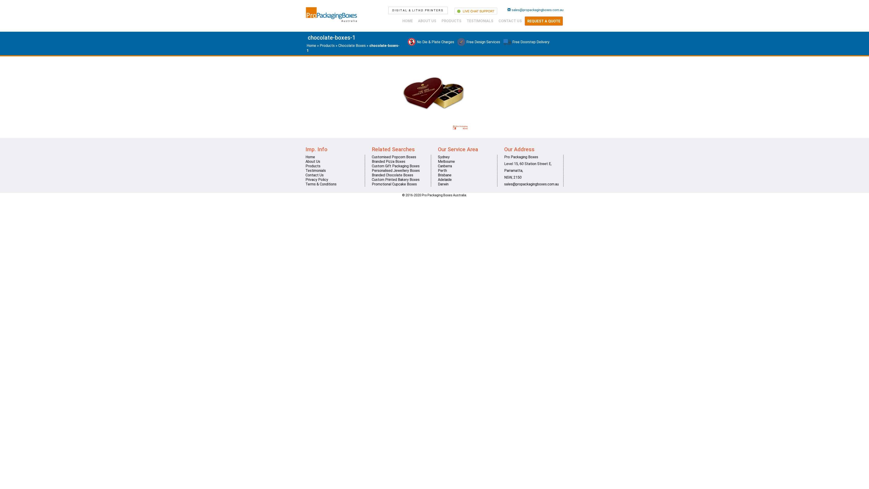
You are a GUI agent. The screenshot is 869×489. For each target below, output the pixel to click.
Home (407, 21)
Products (451, 21)
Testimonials (480, 21)
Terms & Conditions (321, 184)
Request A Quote (543, 21)
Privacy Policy (317, 179)
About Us (427, 21)
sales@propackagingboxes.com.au (531, 184)
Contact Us (510, 21)
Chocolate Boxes (352, 45)
